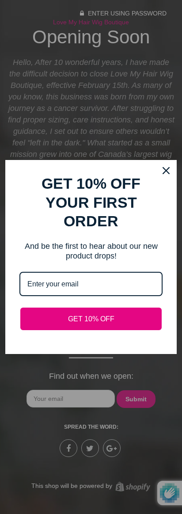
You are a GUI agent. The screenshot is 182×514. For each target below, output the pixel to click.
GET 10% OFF (91, 319)
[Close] (166, 170)
